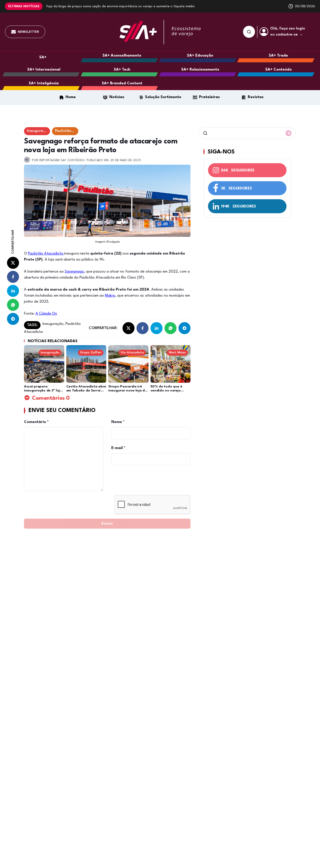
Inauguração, (53, 324)
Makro (110, 296)
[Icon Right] (289, 133)
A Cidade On (46, 314)
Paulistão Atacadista (46, 254)
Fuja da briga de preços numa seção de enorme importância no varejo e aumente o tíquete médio (120, 6)
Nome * (118, 422)
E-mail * (118, 448)
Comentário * (36, 422)
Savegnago (74, 272)
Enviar (107, 524)
